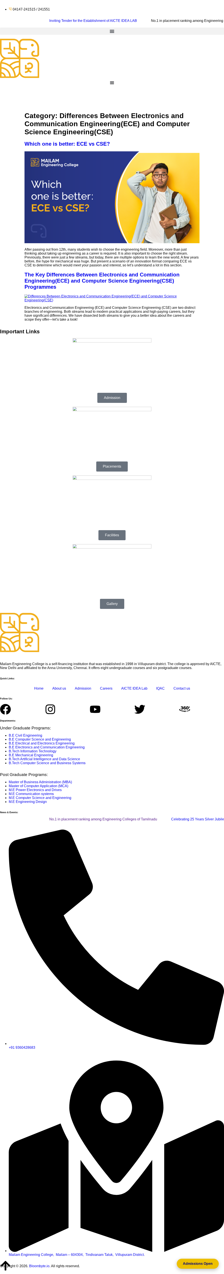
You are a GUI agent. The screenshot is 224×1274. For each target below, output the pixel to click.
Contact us (181, 688)
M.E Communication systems (31, 794)
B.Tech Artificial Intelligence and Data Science (44, 759)
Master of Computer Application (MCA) (38, 786)
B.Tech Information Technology (32, 751)
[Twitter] (139, 709)
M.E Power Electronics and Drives (35, 790)
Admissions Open (198, 1263)
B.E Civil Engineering (25, 735)
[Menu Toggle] (112, 82)
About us (59, 688)
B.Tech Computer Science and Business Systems (47, 763)
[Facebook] (5, 709)
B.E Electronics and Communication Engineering (47, 747)
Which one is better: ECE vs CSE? (67, 144)
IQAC (160, 688)
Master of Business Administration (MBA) (40, 782)
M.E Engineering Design (28, 802)
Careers (106, 688)
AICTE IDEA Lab (134, 688)
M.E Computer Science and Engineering (40, 798)
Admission (83, 688)
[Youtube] (95, 709)
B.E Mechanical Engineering (31, 755)
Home (39, 688)
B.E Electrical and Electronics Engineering (42, 743)
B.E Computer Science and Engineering (40, 739)
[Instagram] (50, 709)
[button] (112, 31)
